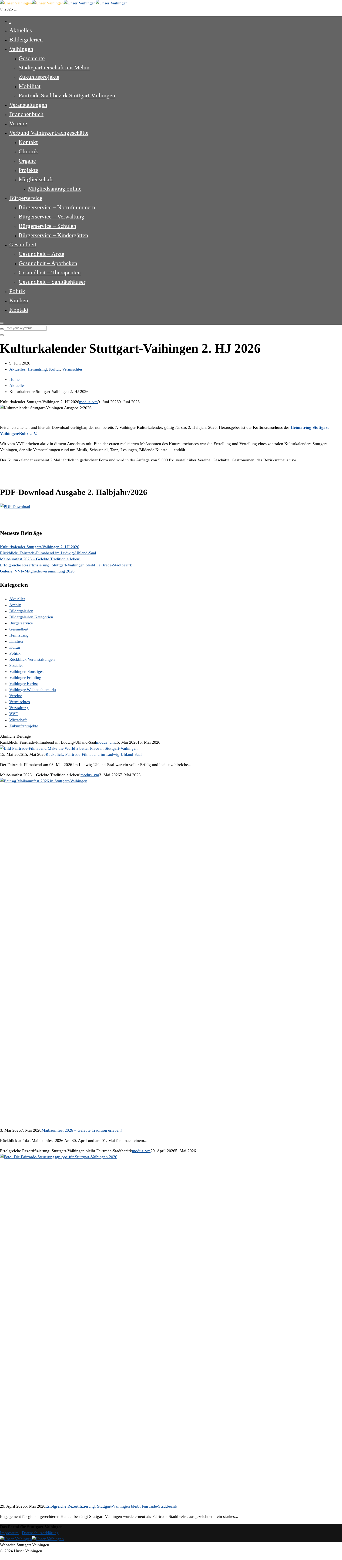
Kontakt (28, 142)
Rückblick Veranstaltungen (32, 659)
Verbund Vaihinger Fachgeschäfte (48, 132)
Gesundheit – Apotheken (48, 263)
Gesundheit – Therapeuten (50, 272)
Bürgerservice (25, 198)
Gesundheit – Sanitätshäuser (52, 282)
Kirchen (18, 300)
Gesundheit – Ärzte (41, 254)
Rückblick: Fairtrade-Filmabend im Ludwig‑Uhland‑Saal (48, 553)
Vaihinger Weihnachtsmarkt (32, 689)
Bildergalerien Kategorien (31, 617)
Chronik (28, 151)
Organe (27, 160)
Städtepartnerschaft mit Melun (54, 67)
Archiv (15, 605)
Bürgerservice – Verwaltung (51, 216)
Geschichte (32, 58)
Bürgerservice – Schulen (47, 226)
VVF (13, 714)
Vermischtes (72, 369)
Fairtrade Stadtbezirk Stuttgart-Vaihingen (67, 95)
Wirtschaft (18, 720)
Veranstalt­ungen (28, 105)
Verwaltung (19, 707)
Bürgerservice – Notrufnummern (57, 207)
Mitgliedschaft (36, 179)
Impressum (9, 1532)
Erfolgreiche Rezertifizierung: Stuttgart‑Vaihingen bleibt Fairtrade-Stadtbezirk (66, 565)
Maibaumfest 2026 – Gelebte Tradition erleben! (40, 559)
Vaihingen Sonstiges (26, 671)
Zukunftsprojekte (39, 77)
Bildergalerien (26, 39)
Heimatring (37, 369)
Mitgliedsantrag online (54, 188)
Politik (17, 291)
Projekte (28, 170)
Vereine (18, 123)
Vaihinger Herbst (23, 683)
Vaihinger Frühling (25, 677)
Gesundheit (22, 244)
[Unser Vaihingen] (32, 3)
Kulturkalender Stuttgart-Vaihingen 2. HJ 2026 (39, 547)
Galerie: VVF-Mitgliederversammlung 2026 (37, 571)
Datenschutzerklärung (40, 1532)
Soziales (16, 665)
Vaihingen (21, 49)
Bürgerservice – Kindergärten (53, 235)
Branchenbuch (26, 114)
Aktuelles (20, 30)
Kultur (54, 369)
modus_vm (88, 401)
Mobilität (29, 86)
